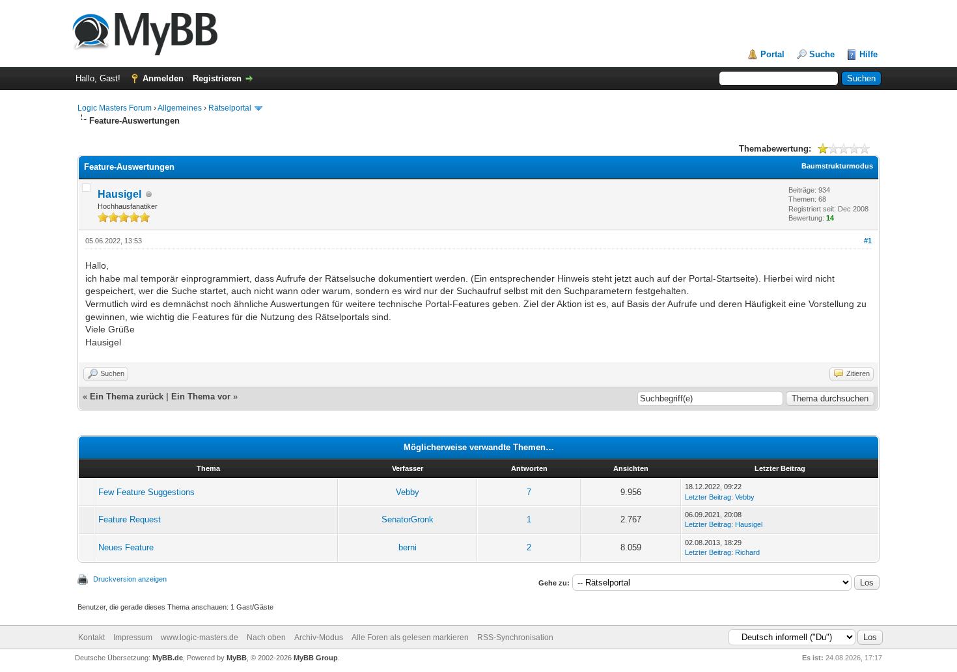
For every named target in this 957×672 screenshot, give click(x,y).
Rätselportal (229, 108)
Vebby (407, 492)
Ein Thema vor (200, 396)
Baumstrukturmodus (837, 166)
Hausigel (119, 194)
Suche (822, 54)
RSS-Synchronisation (515, 637)
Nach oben (266, 637)
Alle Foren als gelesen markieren (410, 637)
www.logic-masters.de (199, 637)
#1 (868, 241)
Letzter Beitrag (708, 497)
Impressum (132, 637)
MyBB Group (316, 658)
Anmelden (163, 78)
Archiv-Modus (318, 637)
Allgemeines (180, 108)
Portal (772, 54)
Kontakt (91, 637)
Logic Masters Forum (114, 108)
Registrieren (217, 78)
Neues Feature (126, 547)
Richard (747, 552)
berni (407, 547)
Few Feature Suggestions (146, 492)
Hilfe (868, 54)
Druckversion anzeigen (130, 579)
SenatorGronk (407, 519)
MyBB (237, 658)
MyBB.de (167, 658)
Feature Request (129, 519)
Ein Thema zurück (126, 396)
